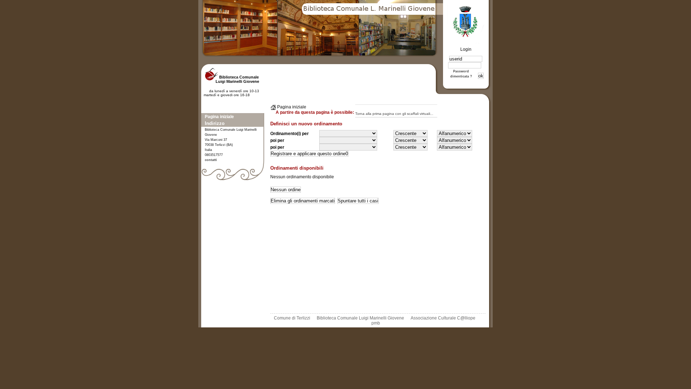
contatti (211, 160)
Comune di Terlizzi (292, 318)
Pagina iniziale (219, 116)
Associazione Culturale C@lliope (443, 318)
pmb (375, 323)
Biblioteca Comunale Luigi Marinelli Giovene (360, 318)
